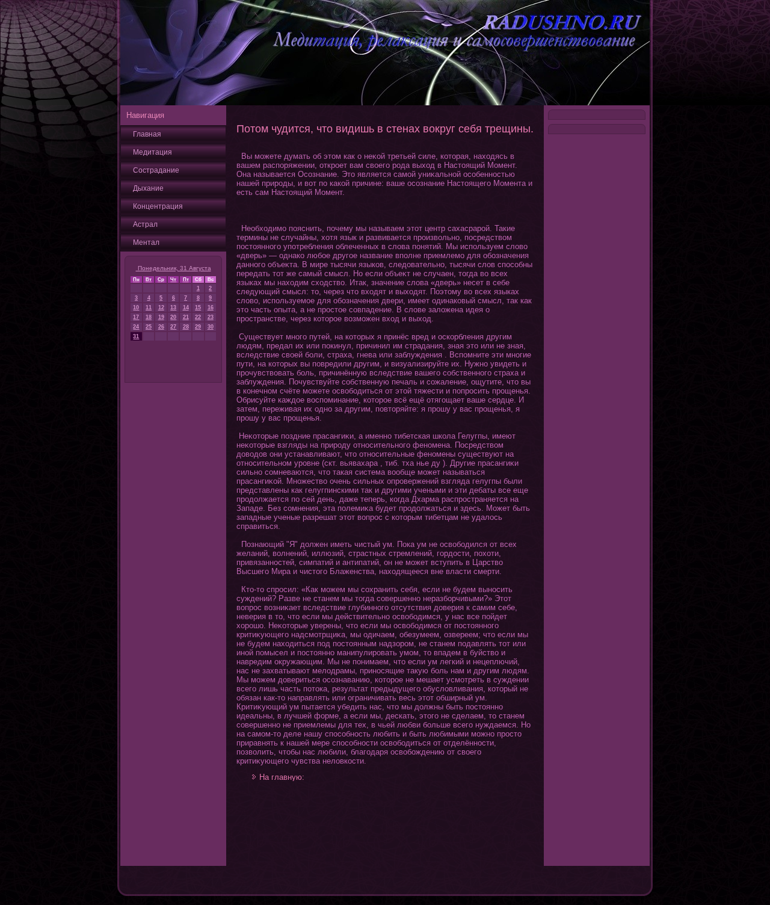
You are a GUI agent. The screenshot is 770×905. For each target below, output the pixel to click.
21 (186, 317)
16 (211, 307)
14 (186, 307)
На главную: (281, 777)
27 (173, 327)
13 (173, 307)
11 (149, 307)
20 (173, 317)
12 (161, 307)
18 (149, 317)
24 (136, 327)
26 (161, 327)
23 (211, 317)
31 (136, 336)
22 (198, 317)
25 (149, 327)
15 (198, 307)
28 (186, 327)
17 (136, 317)
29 (198, 327)
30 (211, 327)
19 (161, 317)
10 (136, 307)
